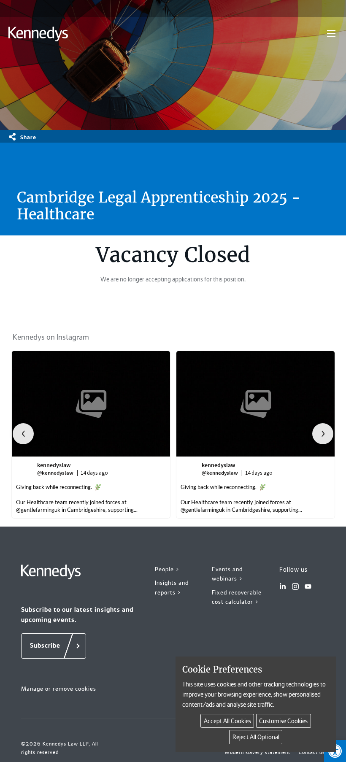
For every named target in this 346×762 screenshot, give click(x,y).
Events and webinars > (227, 574)
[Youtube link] (308, 586)
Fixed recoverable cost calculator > (237, 597)
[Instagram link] (295, 586)
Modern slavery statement (257, 752)
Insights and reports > (172, 587)
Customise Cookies (283, 721)
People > (167, 569)
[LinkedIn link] (282, 586)
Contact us (312, 752)
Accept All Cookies (227, 721)
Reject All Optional (255, 737)
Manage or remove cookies (58, 688)
